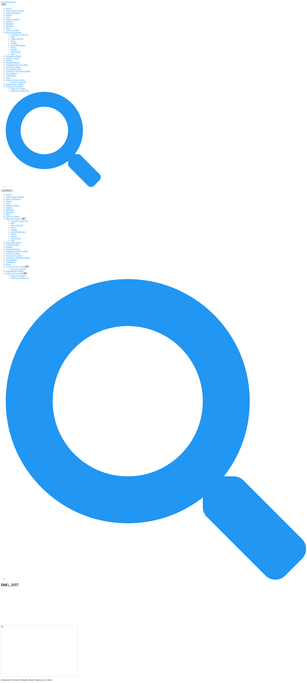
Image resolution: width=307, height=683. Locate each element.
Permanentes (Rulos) (13, 56)
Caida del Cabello (12, 58)
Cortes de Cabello (12, 30)
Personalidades (11, 73)
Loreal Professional (18, 45)
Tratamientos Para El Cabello (17, 65)
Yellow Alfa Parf (17, 39)
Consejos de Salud (13, 67)
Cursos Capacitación (18, 82)
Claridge (14, 43)
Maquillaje (10, 26)
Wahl (13, 54)
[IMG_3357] (39, 676)
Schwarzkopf (16, 52)
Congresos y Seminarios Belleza (18, 71)
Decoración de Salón (14, 69)
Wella (13, 37)
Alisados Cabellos (12, 19)
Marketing (10, 24)
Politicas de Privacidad (14, 86)
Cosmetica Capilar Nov (19, 34)
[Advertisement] (153, 606)
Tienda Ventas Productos (15, 11)
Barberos (9, 22)
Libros (8, 78)
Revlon (13, 47)
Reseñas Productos (13, 63)
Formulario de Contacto (15, 84)
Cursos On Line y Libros (15, 80)
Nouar (13, 41)
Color (8, 17)
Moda (8, 28)
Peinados (9, 60)
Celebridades (11, 76)
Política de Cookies (18, 89)
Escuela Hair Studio (8, 2)
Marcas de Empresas (13, 32)
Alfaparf (14, 50)
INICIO (9, 9)
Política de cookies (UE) (20, 91)
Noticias (9, 15)
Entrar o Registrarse (13, 13)
